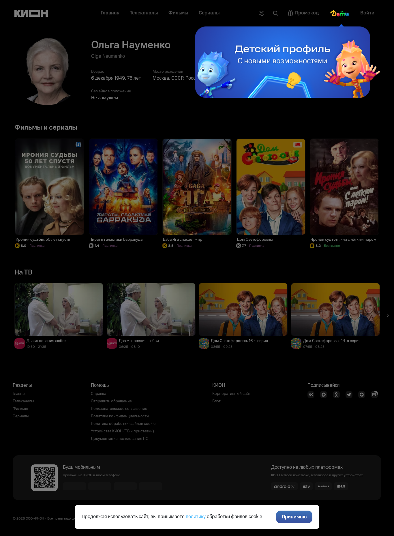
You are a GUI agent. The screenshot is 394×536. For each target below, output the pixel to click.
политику (196, 516)
